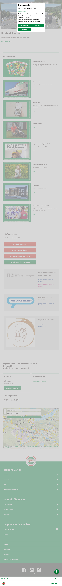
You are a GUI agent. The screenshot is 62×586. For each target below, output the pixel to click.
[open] (54, 583)
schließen (24, 29)
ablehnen (37, 25)
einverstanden (24, 25)
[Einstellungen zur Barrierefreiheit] (56, 571)
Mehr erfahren (22, 11)
